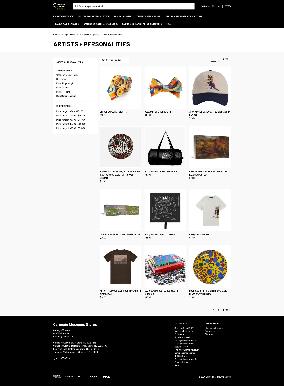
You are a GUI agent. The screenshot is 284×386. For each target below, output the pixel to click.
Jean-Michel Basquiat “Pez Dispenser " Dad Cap (209, 113)
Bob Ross (61, 79)
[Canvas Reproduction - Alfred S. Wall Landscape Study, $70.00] (210, 147)
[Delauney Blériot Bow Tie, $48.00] (165, 87)
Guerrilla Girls (62, 87)
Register (216, 6)
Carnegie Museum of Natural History (183, 16)
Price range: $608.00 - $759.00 (70, 128)
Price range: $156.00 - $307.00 (70, 115)
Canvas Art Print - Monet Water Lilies (120, 234)
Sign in (206, 6)
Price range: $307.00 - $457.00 (70, 119)
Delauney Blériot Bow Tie (158, 111)
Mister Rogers (63, 92)
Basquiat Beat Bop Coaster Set (161, 234)
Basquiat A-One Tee (199, 234)
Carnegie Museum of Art (148, 16)
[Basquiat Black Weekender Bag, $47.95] (165, 147)
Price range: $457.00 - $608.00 (70, 124)
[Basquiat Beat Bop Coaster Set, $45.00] (165, 210)
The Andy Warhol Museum (66, 24)
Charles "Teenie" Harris (67, 75)
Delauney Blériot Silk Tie (113, 111)
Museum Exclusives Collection (94, 16)
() (229, 6)
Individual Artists (64, 70)
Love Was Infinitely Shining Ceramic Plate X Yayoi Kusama (208, 293)
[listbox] (119, 60)
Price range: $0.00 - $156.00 (69, 111)
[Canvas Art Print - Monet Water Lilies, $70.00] (120, 210)
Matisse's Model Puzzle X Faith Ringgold (161, 293)
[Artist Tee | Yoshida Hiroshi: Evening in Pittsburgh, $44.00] (120, 266)
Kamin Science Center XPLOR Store (101, 24)
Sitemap (209, 334)
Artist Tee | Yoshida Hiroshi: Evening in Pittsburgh (120, 293)
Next (225, 59)
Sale (168, 24)
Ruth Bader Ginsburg (66, 96)
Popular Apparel (122, 16)
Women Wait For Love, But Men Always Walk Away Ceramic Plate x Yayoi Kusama (120, 175)
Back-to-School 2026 (63, 16)
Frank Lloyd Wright (65, 83)
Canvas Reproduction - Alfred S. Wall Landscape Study (209, 173)
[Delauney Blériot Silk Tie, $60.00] (120, 87)
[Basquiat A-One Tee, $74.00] (210, 210)
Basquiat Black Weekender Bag (161, 171)
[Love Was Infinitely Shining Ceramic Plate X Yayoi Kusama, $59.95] (210, 266)
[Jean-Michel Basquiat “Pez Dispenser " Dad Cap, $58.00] (210, 87)
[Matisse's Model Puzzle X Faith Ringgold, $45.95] (165, 266)
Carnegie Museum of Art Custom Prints (142, 24)
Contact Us (210, 331)
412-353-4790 (63, 358)
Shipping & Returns (214, 328)
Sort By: (105, 60)
